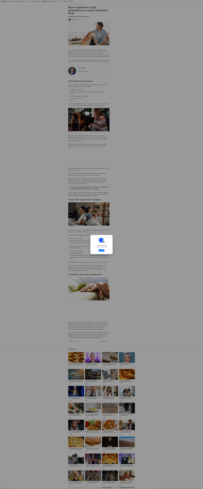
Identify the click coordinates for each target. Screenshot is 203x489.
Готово (101, 250)
